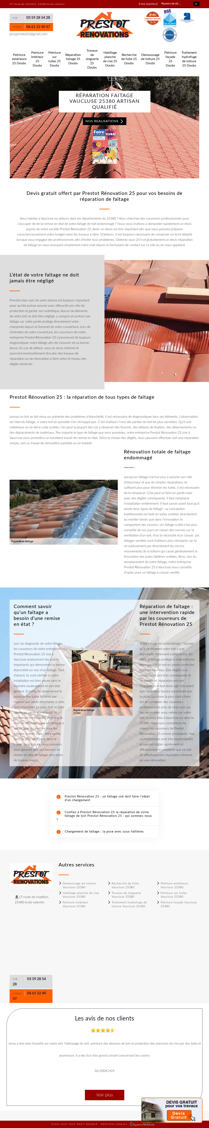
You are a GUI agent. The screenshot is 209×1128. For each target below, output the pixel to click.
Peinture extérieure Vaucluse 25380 (174, 885)
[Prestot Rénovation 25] (104, 25)
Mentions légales (114, 1124)
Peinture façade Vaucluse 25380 (179, 904)
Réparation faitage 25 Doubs (73, 59)
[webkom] (142, 1124)
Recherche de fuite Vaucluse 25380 (125, 885)
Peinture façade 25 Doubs (170, 59)
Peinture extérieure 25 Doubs (19, 59)
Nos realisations (103, 121)
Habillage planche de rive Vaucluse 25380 (81, 895)
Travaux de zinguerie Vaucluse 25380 (126, 895)
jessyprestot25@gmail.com (28, 34)
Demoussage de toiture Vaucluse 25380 (79, 885)
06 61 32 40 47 (38, 27)
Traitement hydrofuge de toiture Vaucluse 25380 (129, 904)
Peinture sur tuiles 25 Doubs (54, 59)
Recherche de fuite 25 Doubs (129, 59)
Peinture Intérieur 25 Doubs (37, 59)
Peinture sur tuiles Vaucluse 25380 (174, 895)
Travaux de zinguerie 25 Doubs (92, 59)
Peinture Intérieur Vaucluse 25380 (75, 904)
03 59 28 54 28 (38, 18)
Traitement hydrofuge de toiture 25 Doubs (189, 59)
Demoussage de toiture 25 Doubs (150, 59)
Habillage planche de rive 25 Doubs (110, 59)
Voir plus (104, 1095)
